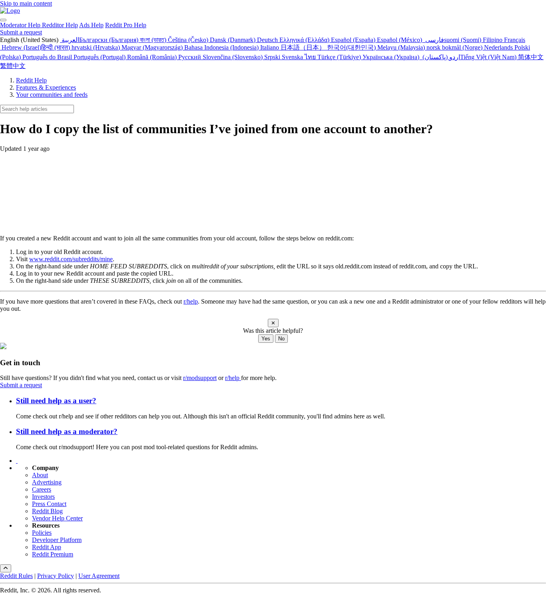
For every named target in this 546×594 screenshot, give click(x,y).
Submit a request (21, 32)
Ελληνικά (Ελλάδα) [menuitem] (305, 39)
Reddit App (46, 547)
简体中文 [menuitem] (531, 57)
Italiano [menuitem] (270, 47)
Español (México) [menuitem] (400, 39)
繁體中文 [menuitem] (13, 65)
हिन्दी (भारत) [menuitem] (56, 47)
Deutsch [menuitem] (268, 39)
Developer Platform (57, 539)
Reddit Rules (16, 575)
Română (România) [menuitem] (152, 57)
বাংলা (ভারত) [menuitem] (154, 39)
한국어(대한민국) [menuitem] (352, 47)
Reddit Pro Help (125, 25)
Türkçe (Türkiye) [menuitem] (340, 57)
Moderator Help (21, 25)
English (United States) (30, 39)
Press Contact (49, 503)
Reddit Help (31, 80)
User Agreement (99, 575)
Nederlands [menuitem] (499, 47)
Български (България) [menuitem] (109, 39)
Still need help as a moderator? (67, 431)
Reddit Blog (47, 511)
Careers (41, 489)
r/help (190, 301)
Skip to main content (26, 3)
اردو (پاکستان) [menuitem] (440, 57)
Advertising (47, 482)
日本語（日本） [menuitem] (304, 47)
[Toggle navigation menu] (3, 20)
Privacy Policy (55, 575)
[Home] (10, 10)
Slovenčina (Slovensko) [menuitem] (233, 57)
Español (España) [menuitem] (354, 39)
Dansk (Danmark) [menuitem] (233, 39)
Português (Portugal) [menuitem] (100, 57)
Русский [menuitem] (190, 57)
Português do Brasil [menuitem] (48, 57)
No (281, 339)
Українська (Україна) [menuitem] (392, 57)
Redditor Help (60, 25)
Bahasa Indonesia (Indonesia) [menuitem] (222, 47)
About (40, 475)
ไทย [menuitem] (311, 57)
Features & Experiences (46, 87)
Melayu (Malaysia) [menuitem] (401, 47)
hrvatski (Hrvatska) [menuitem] (97, 47)
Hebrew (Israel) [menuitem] (20, 47)
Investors (43, 496)
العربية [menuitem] (69, 39)
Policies (42, 532)
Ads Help (91, 25)
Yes (265, 339)
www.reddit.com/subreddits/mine (71, 259)
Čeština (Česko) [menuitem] (189, 39)
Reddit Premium (52, 554)
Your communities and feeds (52, 94)
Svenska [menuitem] (293, 57)
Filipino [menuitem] (493, 39)
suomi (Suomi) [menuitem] (463, 39)
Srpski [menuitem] (273, 57)
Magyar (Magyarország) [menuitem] (153, 47)
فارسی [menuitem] (434, 39)
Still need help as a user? (56, 400)
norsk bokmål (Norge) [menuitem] (455, 47)
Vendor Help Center (57, 518)
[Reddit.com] (17, 460)
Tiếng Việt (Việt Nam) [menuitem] (489, 57)
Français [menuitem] (514, 39)
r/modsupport (200, 377)
